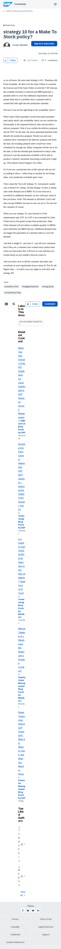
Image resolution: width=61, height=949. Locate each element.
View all (22, 894)
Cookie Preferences (15, 942)
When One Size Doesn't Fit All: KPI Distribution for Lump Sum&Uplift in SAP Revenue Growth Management (21, 383)
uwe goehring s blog (12, 293)
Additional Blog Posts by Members (19, 11)
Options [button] (32, 48)
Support (46, 934)
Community (20, 4)
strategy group (47, 287)
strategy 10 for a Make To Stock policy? (30, 34)
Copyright (15, 927)
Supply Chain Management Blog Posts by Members (21, 689)
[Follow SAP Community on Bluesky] (28, 910)
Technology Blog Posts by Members (21, 608)
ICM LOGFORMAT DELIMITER (30, 322)
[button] (6, 60)
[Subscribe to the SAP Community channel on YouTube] (33, 910)
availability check (11, 287)
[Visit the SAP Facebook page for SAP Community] (23, 910)
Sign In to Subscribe (44, 44)
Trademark (15, 934)
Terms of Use (46, 919)
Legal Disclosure (45, 927)
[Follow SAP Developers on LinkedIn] (38, 910)
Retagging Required (30, 287)
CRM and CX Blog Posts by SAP (21, 427)
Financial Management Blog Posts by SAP (21, 789)
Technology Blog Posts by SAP (21, 522)
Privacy (15, 919)
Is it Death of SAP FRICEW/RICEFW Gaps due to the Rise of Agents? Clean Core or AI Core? (21, 566)
